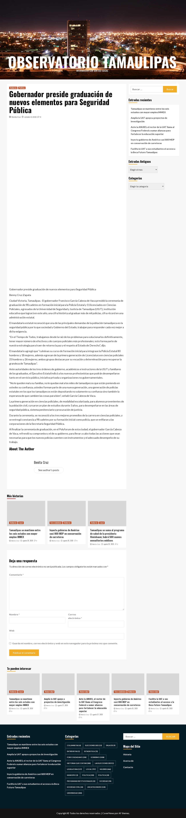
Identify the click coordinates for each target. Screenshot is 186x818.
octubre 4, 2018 (30, 117)
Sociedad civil (75, 787)
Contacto (128, 767)
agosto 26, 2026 (68, 540)
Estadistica (91, 751)
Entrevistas (73, 751)
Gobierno (13, 88)
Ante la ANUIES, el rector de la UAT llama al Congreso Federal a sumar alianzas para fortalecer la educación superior (152, 130)
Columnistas (74, 745)
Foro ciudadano (55, 523)
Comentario (16, 574)
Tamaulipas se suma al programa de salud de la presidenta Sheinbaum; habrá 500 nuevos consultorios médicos (107, 535)
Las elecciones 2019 (104, 763)
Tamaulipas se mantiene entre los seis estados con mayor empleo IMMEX (24, 533)
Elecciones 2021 (93, 745)
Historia (127, 754)
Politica (22, 88)
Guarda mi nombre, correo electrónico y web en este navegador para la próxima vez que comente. (65, 643)
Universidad (49, 692)
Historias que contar (79, 763)
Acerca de (128, 760)
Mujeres (105, 769)
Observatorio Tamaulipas (92, 61)
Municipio (72, 775)
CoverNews (108, 813)
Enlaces (110, 745)
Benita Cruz (16, 117)
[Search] (177, 83)
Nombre (14, 614)
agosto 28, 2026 (28, 540)
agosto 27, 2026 (63, 705)
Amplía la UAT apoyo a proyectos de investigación (149, 120)
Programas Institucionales (81, 781)
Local (21, 523)
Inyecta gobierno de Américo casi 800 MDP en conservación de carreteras (65, 533)
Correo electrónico (75, 616)
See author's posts (48, 470)
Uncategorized (96, 787)
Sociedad (105, 781)
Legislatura (74, 769)
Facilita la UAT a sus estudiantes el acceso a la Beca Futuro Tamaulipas (153, 150)
